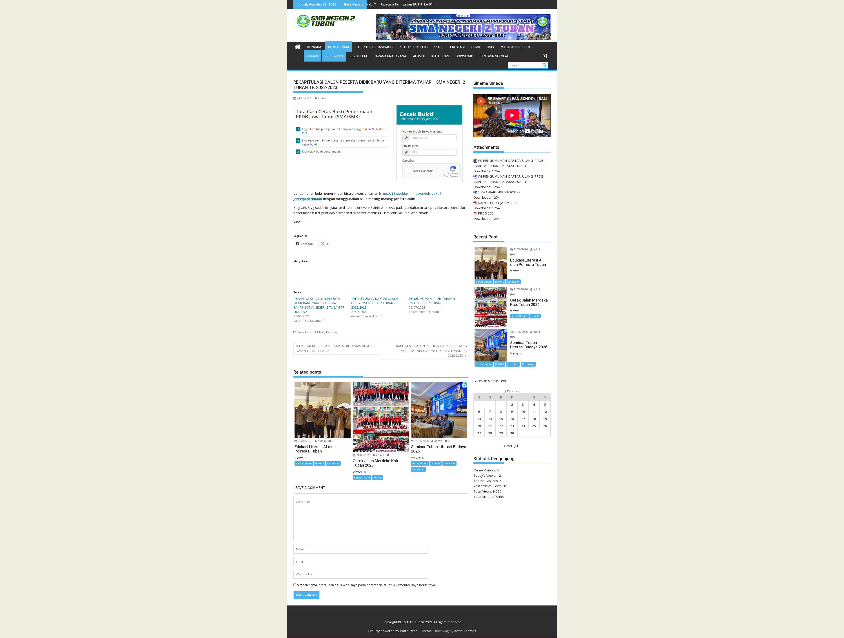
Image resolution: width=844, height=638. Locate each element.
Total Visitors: (484, 496)
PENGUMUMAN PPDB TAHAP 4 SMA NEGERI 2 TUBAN (432, 300)
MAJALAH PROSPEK (515, 47)
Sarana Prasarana (390, 56)
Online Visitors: (485, 470)
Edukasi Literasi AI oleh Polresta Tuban (449, 4)
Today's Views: (485, 475)
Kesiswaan (334, 56)
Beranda (314, 47)
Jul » (517, 446)
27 (479, 433)
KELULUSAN (440, 56)
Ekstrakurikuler (412, 47)
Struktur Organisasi (373, 47)
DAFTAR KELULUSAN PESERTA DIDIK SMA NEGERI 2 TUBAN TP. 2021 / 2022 (335, 348)
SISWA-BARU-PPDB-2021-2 (499, 192)
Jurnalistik (449, 463)
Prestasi (457, 47)
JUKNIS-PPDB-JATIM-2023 (498, 202)
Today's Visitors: (486, 480)
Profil (438, 47)
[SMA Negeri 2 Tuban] (298, 46)
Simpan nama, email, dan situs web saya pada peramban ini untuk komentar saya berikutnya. (366, 585)
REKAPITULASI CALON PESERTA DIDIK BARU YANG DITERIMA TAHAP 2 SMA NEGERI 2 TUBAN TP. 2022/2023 (319, 305)
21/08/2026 (304, 441)
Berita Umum (338, 47)
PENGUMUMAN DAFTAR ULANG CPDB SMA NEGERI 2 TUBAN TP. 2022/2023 (375, 302)
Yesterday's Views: (488, 486)
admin (322, 98)
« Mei (508, 446)
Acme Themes (465, 631)
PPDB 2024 (487, 213)
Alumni (419, 56)
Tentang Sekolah (494, 56)
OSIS (490, 47)
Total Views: (483, 491)
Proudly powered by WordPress (392, 631)
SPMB (475, 47)
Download (464, 56)
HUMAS (312, 56)
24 (523, 426)
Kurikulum (358, 56)
